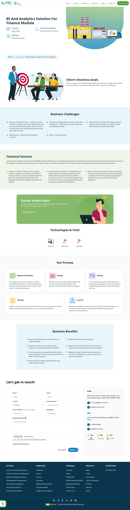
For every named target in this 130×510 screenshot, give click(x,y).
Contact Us (111, 3)
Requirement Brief (18, 418)
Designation (50, 410)
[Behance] (76, 500)
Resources (94, 3)
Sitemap (88, 487)
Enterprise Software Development (17, 474)
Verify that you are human (21, 444)
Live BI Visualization (92, 480)
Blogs (88, 470)
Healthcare (40, 470)
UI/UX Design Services (13, 487)
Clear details (62, 450)
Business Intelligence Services (16, 477)
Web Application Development (16, 480)
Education (39, 480)
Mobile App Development (14, 484)
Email (49, 393)
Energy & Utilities (42, 487)
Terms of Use (70, 491)
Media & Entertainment (44, 484)
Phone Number (24, 410)
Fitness (38, 474)
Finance (38, 477)
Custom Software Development (16, 470)
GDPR (88, 491)
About (68, 3)
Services (75, 3)
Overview (69, 470)
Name (15, 393)
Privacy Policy (70, 487)
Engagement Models (73, 484)
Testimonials (70, 477)
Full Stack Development (14, 491)
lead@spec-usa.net (96, 429)
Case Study (19, 57)
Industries (85, 3)
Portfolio (89, 484)
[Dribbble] (71, 500)
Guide (88, 474)
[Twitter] (66, 500)
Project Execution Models (74, 480)
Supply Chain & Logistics (44, 491)
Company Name (52, 401)
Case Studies (90, 477)
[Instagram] (58, 500)
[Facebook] (62, 500)
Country (15, 401)
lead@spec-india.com (97, 407)
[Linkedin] (54, 500)
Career (103, 3)
